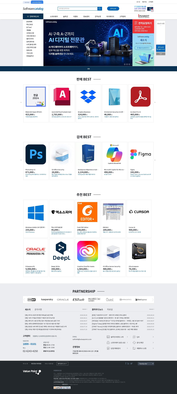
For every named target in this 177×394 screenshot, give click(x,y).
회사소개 (25, 364)
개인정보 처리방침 (36, 364)
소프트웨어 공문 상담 (119, 342)
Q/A (145, 337)
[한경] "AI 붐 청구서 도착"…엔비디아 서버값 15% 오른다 (109, 315)
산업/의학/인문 (31, 47)
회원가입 (144, 2)
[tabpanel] (143, 8)
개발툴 (28, 30)
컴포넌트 (29, 50)
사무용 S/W (30, 33)
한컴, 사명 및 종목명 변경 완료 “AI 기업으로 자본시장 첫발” (42, 324)
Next (153, 299)
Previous (24, 299)
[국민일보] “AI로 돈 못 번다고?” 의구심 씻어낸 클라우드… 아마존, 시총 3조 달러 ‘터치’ (118, 321)
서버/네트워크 (31, 36)
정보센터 (86, 16)
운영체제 (29, 21)
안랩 (88, 69)
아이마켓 (27, 2)
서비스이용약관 (49, 364)
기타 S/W (29, 53)
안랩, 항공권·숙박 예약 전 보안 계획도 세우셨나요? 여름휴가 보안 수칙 (46, 326)
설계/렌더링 (30, 42)
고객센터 (151, 2)
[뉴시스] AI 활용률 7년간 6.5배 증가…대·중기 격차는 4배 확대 (110, 318)
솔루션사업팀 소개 (119, 337)
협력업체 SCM (62, 364)
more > (84, 309)
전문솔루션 (30, 56)
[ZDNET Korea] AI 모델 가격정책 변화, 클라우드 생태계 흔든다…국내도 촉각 (115, 326)
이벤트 (75, 16)
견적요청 (98, 16)
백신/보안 (29, 24)
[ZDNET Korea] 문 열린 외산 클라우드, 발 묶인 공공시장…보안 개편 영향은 (115, 329)
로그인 (138, 2)
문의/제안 (145, 342)
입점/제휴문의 (119, 348)
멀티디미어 (30, 39)
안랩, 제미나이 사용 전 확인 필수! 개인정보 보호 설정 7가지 (42, 321)
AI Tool (28, 27)
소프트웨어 (54, 16)
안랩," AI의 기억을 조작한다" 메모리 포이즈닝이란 (40, 318)
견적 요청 (113, 8)
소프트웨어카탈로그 (37, 2)
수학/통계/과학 (31, 44)
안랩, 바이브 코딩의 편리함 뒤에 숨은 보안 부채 (39, 315)
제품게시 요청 (145, 348)
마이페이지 (110, 16)
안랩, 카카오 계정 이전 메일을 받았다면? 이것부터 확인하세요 (43, 329)
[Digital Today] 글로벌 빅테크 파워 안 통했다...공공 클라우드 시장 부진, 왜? (114, 324)
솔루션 (65, 16)
